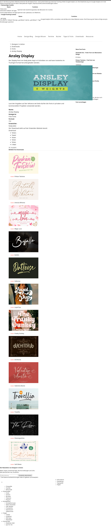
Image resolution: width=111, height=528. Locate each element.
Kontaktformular (11, 503)
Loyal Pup (18, 307)
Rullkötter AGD (10, 523)
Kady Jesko (12, 126)
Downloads (80, 36)
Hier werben (9, 506)
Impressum (36, 3)
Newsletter (9, 520)
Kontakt (96, 27)
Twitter (8, 515)
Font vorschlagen (81, 102)
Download (12, 131)
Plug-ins (8, 500)
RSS (94, 27)
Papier (59, 485)
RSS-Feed (8, 518)
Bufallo (17, 255)
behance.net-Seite (34, 104)
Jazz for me (9, 525)
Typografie (60, 483)
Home (20, 36)
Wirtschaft (9, 490)
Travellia (17, 412)
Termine (51, 36)
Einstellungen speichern (7, 22)
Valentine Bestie (20, 386)
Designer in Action (16, 27)
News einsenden (10, 505)
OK (40, 3)
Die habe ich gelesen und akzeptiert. (19, 477)
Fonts (14, 49)
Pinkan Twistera (20, 176)
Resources (89, 36)
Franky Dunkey (19, 333)
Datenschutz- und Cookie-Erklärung (40, 2)
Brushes (8, 496)
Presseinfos (9, 508)
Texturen (8, 498)
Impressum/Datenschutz (9, 510)
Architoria (18, 360)
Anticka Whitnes (20, 203)
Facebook (89, 27)
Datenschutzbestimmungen (11, 477)
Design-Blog (28, 36)
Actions (8, 495)
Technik (8, 488)
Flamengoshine (19, 438)
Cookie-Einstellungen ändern (49, 3)
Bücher (58, 36)
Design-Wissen (40, 36)
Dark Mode (98, 27)
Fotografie (9, 486)
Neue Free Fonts (80, 49)
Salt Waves (18, 464)
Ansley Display (17, 51)
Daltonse (17, 281)
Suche (101, 27)
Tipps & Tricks (68, 36)
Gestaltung (60, 481)
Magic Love (18, 229)
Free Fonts (12, 117)
